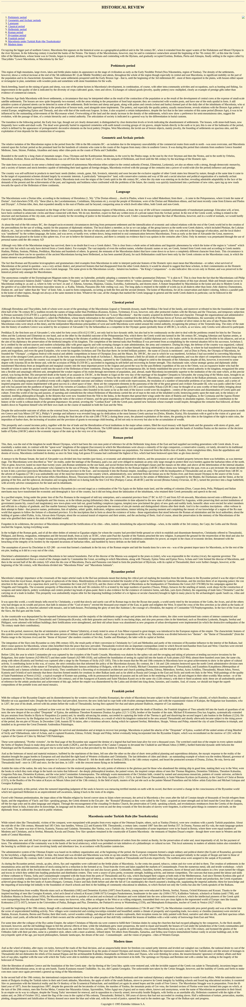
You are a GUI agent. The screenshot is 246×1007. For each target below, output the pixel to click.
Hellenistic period (17, 29)
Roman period (15, 32)
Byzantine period (17, 35)
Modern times (15, 44)
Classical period (16, 26)
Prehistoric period (17, 17)
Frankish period (16, 38)
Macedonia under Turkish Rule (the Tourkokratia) (34, 41)
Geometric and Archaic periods (24, 20)
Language (13, 23)
